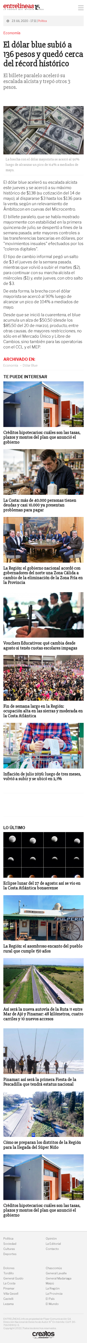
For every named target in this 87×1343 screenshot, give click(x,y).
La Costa (9, 1283)
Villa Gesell (10, 1293)
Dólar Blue (30, 365)
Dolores (8, 1268)
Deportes (10, 1254)
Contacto (52, 1249)
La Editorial (53, 1243)
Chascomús (54, 1268)
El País (50, 1298)
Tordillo (8, 1273)
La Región (53, 1288)
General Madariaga (58, 1278)
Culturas (9, 1249)
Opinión (51, 1238)
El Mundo (52, 1304)
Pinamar (8, 1288)
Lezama (8, 1304)
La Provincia (54, 1293)
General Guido (13, 1278)
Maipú (50, 1283)
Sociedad (9, 1243)
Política (42, 21)
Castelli (8, 1298)
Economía (10, 365)
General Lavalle (56, 1273)
